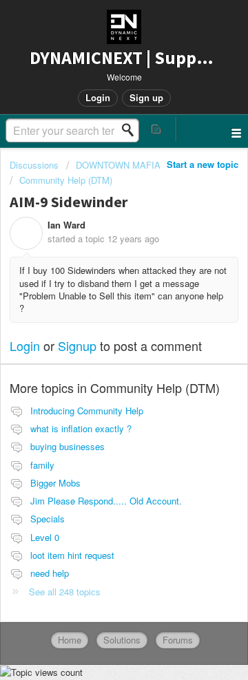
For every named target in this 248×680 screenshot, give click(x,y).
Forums (178, 639)
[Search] (131, 130)
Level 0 (44, 537)
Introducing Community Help (86, 410)
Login (25, 345)
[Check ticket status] (157, 129)
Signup (77, 345)
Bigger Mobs (55, 482)
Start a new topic (202, 164)
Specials (47, 518)
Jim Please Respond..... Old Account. (106, 500)
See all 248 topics (65, 591)
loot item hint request (72, 555)
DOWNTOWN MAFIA (118, 164)
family (42, 464)
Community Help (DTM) (65, 180)
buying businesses (67, 446)
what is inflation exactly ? (81, 428)
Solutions (122, 639)
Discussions (34, 164)
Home (69, 639)
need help (49, 573)
